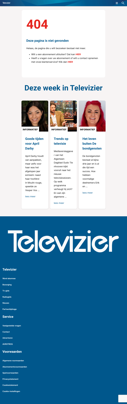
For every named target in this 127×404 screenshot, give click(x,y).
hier (78, 54)
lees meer (30, 196)
